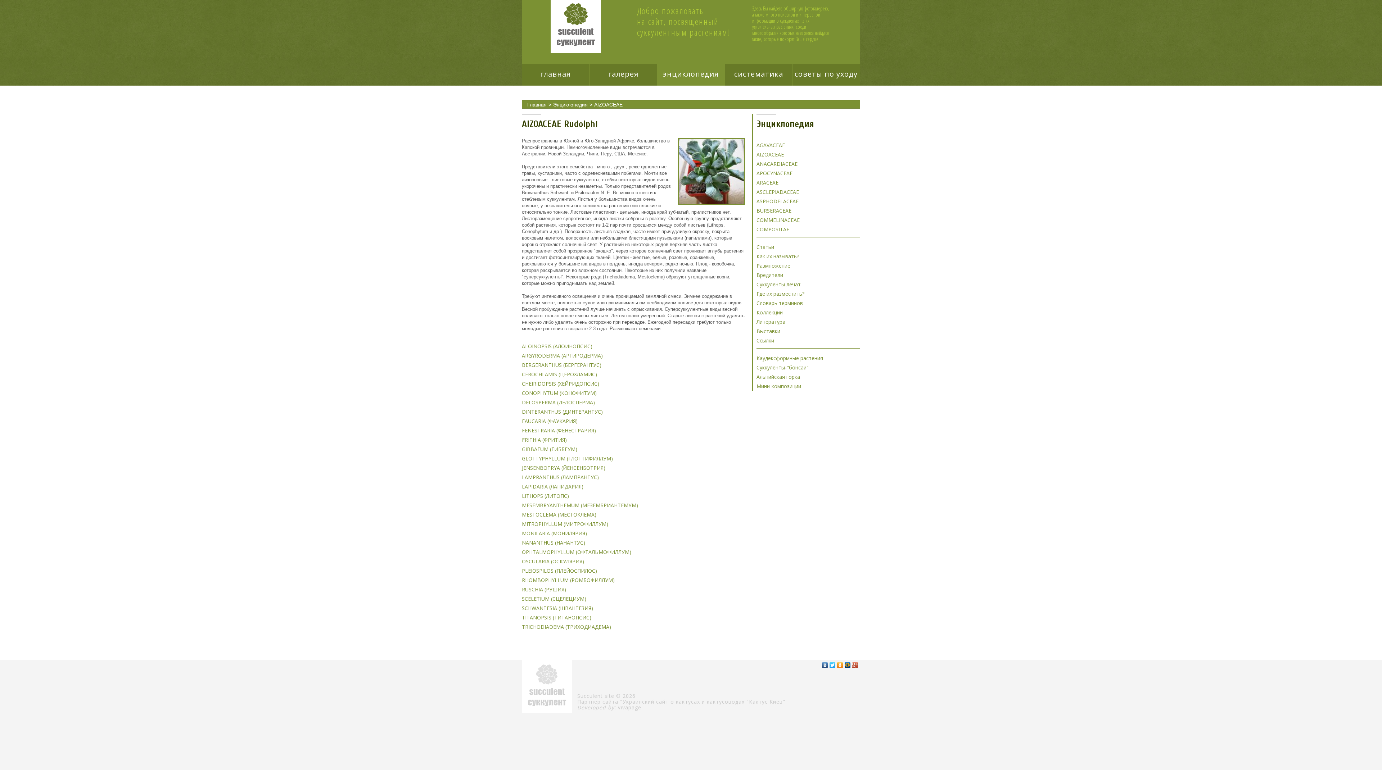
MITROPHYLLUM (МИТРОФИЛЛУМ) (565, 524)
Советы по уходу (826, 74)
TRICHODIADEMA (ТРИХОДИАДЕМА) (566, 626)
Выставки (768, 331)
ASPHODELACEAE (778, 201)
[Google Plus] (855, 665)
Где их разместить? (780, 293)
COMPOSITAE (773, 229)
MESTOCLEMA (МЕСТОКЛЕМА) (559, 514)
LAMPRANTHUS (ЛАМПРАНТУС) (560, 477)
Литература (771, 321)
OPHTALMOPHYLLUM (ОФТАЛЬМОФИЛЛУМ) (576, 552)
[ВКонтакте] (825, 665)
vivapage (629, 707)
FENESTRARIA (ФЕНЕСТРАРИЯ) (559, 430)
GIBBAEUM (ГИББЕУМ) (549, 449)
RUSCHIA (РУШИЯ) (544, 589)
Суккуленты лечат (779, 284)
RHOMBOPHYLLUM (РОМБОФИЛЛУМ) (568, 580)
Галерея (623, 74)
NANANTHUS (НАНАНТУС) (553, 542)
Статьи (765, 247)
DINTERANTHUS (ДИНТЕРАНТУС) (562, 411)
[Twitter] (832, 665)
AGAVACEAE (771, 145)
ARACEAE (767, 182)
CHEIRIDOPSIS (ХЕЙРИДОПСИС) (560, 383)
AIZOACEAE (608, 105)
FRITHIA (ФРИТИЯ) (544, 439)
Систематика (758, 74)
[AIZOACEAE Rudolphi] (711, 171)
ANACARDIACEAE (777, 163)
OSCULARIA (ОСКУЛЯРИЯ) (553, 561)
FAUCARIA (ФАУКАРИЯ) (550, 421)
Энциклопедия (691, 74)
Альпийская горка (778, 376)
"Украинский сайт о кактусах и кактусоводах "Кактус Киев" (702, 701)
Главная (555, 74)
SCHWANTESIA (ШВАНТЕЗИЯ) (557, 608)
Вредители (770, 275)
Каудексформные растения (790, 358)
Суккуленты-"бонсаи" (783, 367)
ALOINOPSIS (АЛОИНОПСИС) (557, 346)
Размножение (773, 265)
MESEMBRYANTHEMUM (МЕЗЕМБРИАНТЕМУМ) (580, 505)
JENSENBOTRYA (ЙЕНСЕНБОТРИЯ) (563, 467)
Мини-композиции (779, 386)
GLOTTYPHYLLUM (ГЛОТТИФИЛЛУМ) (567, 458)
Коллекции (770, 312)
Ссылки (765, 340)
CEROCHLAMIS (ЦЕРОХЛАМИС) (559, 374)
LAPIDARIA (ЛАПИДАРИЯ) (552, 486)
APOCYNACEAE (774, 173)
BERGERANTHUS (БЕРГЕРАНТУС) (561, 365)
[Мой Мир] (848, 665)
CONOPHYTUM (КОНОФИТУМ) (559, 393)
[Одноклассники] (840, 665)
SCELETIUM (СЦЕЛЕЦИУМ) (554, 598)
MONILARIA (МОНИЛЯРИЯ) (554, 533)
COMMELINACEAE (778, 220)
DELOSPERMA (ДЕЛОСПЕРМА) (558, 402)
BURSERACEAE (774, 210)
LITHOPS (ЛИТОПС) (545, 495)
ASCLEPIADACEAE (778, 191)
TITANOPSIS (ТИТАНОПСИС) (556, 617)
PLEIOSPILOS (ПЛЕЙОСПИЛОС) (559, 570)
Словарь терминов (780, 303)
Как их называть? (778, 256)
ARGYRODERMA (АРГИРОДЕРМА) (562, 355)
